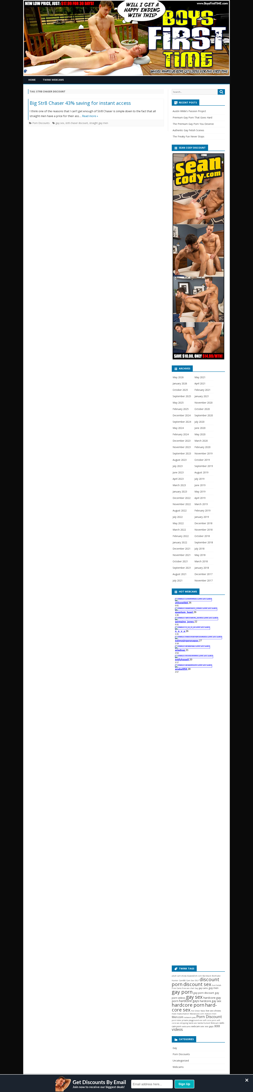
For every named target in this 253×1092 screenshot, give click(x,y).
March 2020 (201, 440)
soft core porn (209, 1020)
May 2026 (178, 377)
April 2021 (199, 383)
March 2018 (201, 561)
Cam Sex (190, 980)
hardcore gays (189, 1001)
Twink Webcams (53, 79)
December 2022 (182, 498)
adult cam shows (179, 976)
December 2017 (203, 574)
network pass (190, 1017)
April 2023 (178, 478)
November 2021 (182, 555)
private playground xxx (192, 1020)
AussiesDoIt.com (194, 976)
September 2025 (182, 396)
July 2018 (199, 548)
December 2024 (182, 415)
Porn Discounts (41, 123)
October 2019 (202, 459)
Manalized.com (197, 1014)
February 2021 (202, 389)
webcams (186, 1026)
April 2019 (199, 498)
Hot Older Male (198, 1011)
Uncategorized (181, 1060)
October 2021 (180, 561)
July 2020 (199, 421)
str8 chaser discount (76, 123)
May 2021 (199, 377)
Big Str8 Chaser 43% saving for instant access (80, 103)
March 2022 (179, 529)
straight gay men (98, 123)
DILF (197, 980)
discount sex (197, 984)
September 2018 (203, 542)
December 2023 (182, 440)
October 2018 (202, 536)
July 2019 (199, 478)
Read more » (90, 116)
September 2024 (182, 421)
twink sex (193, 1023)
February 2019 (202, 510)
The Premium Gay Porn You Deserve (193, 123)
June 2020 (199, 428)
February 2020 (202, 447)
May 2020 (199, 434)
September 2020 (203, 415)
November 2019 (203, 453)
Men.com (177, 1017)
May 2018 (199, 555)
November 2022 (182, 504)
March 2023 (179, 485)
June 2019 (199, 485)
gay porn (182, 991)
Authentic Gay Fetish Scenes (188, 130)
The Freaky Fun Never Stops (188, 136)
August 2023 (180, 459)
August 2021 (180, 574)
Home (32, 79)
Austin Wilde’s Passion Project (189, 111)
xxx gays (209, 1026)
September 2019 (203, 466)
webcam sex (197, 1026)
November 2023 (182, 447)
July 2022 (178, 517)
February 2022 (181, 536)
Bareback (207, 976)
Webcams (178, 1067)
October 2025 (180, 389)
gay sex (60, 123)
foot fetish (216, 985)
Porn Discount (209, 1016)
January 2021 (201, 396)
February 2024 (181, 434)
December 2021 (182, 548)
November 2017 (203, 580)
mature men (210, 1014)
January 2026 (180, 383)
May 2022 (178, 523)
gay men (213, 988)
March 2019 (201, 504)
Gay (196, 988)
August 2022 (180, 510)
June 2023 (178, 472)
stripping (184, 1023)
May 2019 (199, 491)
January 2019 (201, 517)
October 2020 (202, 409)
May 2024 (178, 428)
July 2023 (178, 466)
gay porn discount (203, 992)
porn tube (176, 1020)
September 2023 (182, 453)
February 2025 (181, 409)
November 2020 (203, 402)
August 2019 (201, 472)
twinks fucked (204, 1023)
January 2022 (180, 542)
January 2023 (180, 491)
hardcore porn (188, 1005)
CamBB (182, 980)
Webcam (215, 1023)
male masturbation (180, 1014)
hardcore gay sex (210, 1001)
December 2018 (203, 523)
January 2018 (201, 567)
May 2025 (178, 402)
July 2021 (178, 580)
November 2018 (203, 529)
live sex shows (213, 1010)
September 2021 (182, 567)
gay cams (203, 988)
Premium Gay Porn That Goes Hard (192, 117)
